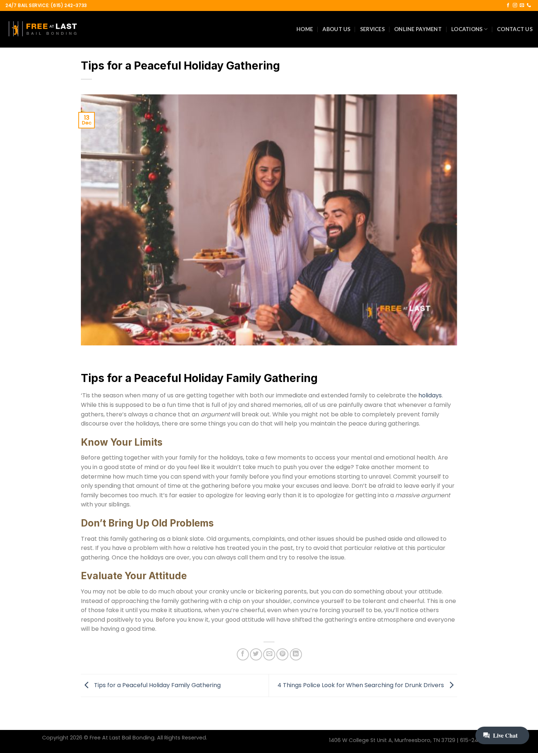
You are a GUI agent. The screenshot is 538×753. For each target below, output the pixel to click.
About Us (336, 29)
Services (372, 29)
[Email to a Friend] (269, 654)
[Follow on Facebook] (508, 5)
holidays (430, 395)
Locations (467, 29)
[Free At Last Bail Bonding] (42, 29)
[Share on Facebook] (243, 654)
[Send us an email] (522, 5)
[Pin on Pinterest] (282, 654)
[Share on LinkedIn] (296, 654)
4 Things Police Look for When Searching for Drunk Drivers (361, 685)
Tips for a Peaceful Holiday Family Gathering (157, 685)
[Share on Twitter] (256, 654)
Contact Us (515, 29)
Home (304, 29)
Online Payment (418, 29)
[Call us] (529, 5)
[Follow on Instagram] (515, 5)
